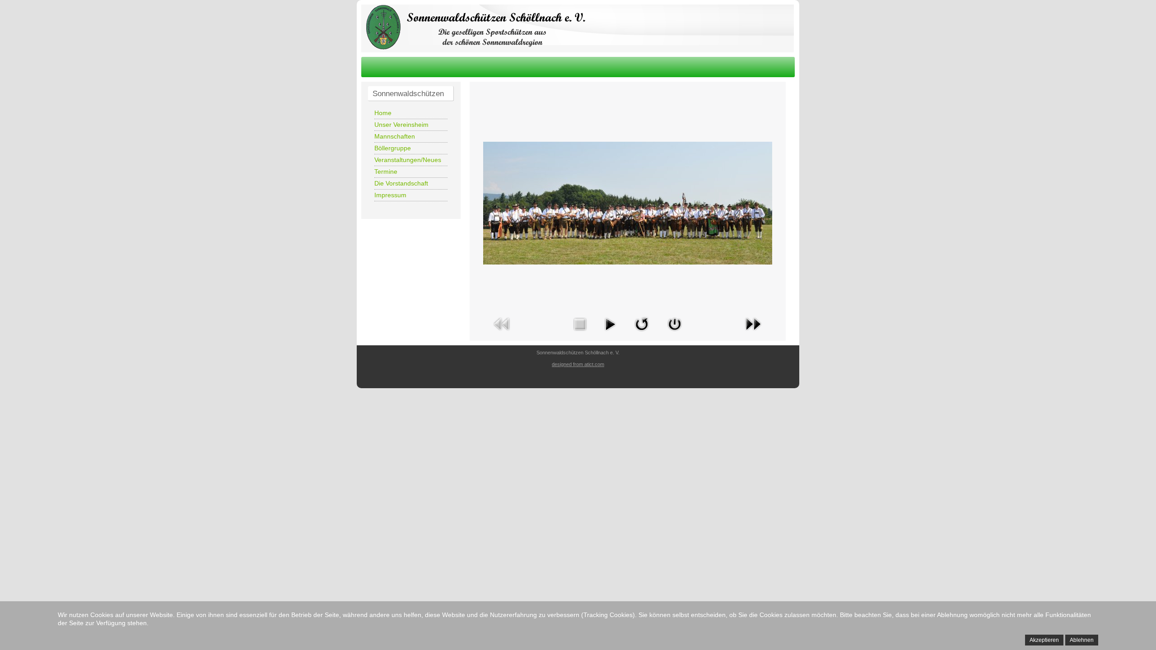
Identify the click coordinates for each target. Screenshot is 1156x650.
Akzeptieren (1044, 640)
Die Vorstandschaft (401, 183)
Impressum (390, 195)
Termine (385, 171)
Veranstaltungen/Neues (407, 159)
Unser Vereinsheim (401, 124)
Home (383, 112)
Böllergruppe (392, 148)
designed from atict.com (578, 364)
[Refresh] (641, 332)
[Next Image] (753, 332)
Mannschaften (394, 136)
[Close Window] (674, 332)
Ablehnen (1082, 640)
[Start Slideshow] (610, 332)
